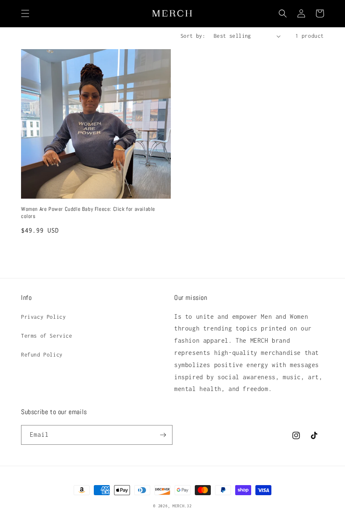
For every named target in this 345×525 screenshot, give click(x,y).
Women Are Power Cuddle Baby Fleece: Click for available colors (88, 213)
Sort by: (192, 36)
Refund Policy (42, 355)
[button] (25, 13)
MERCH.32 (182, 506)
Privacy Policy (43, 317)
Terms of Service (46, 336)
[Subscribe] (163, 435)
